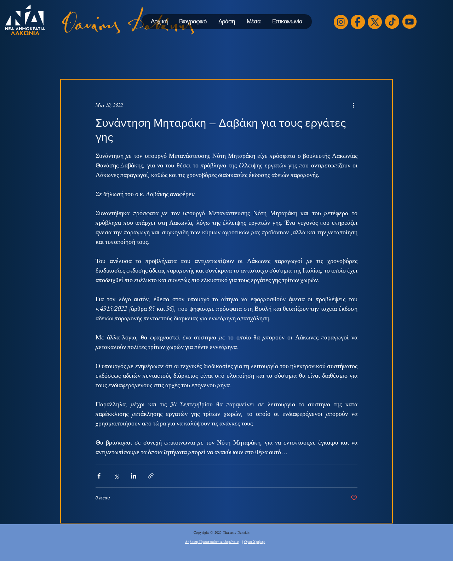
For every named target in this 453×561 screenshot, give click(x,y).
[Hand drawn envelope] (340, 22)
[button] (226, 21)
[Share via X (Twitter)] (116, 476)
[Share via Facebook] (99, 476)
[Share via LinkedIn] (133, 476)
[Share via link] (151, 476)
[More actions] (353, 105)
